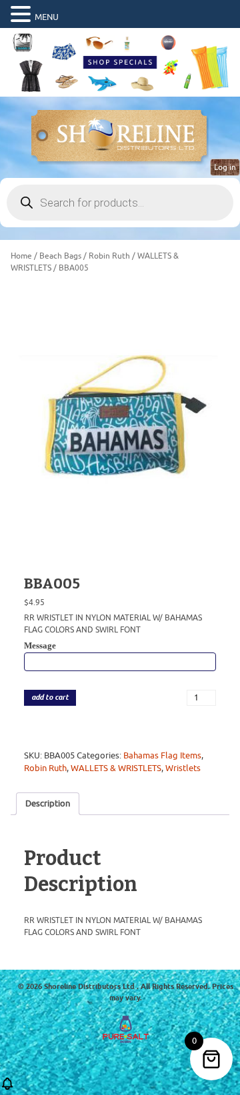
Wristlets (183, 768)
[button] (23, 15)
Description (47, 803)
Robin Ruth (109, 256)
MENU (47, 17)
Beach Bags (60, 256)
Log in (225, 167)
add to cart (50, 697)
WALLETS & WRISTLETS (116, 768)
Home (21, 256)
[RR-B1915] (120, 420)
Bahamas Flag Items (162, 755)
